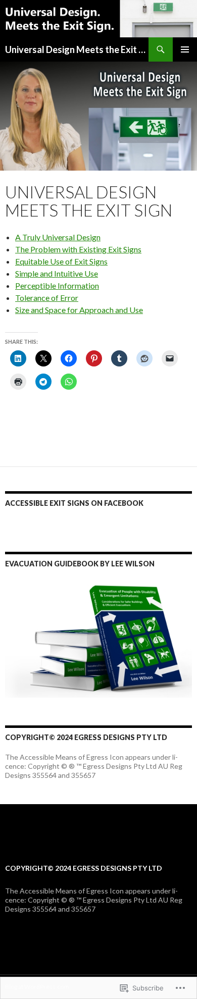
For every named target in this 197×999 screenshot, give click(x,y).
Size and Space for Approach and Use (79, 309)
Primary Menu (185, 49)
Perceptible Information (57, 285)
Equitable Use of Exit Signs (61, 261)
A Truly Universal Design (58, 237)
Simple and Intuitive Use (56, 273)
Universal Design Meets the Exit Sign (77, 49)
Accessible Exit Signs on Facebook (74, 503)
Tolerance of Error (46, 297)
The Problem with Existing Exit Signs (78, 249)
